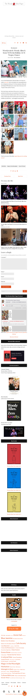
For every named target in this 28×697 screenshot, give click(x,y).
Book (3, 682)
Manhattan (5, 667)
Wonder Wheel (5, 677)
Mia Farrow (18, 666)
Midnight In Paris (7, 669)
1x (9, 305)
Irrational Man (6, 657)
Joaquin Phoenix (5, 659)
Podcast (7, 682)
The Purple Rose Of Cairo (18, 673)
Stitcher (14, 334)
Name (3, 271)
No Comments (17, 57)
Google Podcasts (18, 332)
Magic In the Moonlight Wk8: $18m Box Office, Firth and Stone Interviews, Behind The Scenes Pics (13, 248)
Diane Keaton (16, 650)
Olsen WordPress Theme (11, 694)
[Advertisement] (14, 20)
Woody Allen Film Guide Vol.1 (14, 466)
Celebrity (12, 646)
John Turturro (12, 659)
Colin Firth (16, 646)
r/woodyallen (14, 621)
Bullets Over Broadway (8, 641)
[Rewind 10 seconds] (7, 306)
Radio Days (22, 669)
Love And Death (12, 661)
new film (6, 82)
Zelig (24, 677)
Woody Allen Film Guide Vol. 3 (14, 514)
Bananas (24, 635)
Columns (24, 682)
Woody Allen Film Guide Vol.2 (14, 490)
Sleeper (8, 671)
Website (3, 281)
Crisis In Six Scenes (19, 647)
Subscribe (18, 307)
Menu (4, 43)
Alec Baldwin (8, 635)
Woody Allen (5, 684)
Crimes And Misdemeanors (8, 647)
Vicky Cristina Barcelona (20, 675)
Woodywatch (14, 48)
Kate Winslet (17, 659)
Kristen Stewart (4, 661)
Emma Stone (5, 652)
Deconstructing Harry (6, 650)
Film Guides (13, 682)
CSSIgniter (20, 694)
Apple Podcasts (10, 332)
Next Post (20, 176)
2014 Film (4, 166)
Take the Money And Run (6, 673)
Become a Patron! (14, 336)
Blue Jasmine (6, 638)
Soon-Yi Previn (22, 166)
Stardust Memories (15, 671)
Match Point (12, 666)
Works (19, 682)
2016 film (3, 635)
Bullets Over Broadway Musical (8, 643)
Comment (3, 257)
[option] (14, 317)
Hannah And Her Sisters (14, 654)
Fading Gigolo (4, 654)
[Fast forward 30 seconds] (13, 306)
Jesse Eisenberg (17, 657)
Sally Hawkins (3, 671)
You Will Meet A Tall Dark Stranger (16, 677)
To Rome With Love (7, 675)
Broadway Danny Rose (18, 638)
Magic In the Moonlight (12, 166)
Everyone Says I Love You (16, 652)
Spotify (24, 332)
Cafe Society (21, 643)
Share (24, 307)
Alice (12, 635)
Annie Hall (17, 635)
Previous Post (7, 176)
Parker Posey (17, 669)
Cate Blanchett (5, 646)
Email (2, 276)
